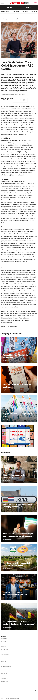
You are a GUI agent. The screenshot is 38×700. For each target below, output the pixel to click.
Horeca (3, 641)
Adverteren (4, 678)
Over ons (4, 673)
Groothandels (15, 11)
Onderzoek (4, 649)
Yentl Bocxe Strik (6, 94)
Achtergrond (5, 654)
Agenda (3, 661)
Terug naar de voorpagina (11, 19)
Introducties (5, 664)
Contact (3, 676)
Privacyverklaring (6, 684)
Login (35, 2)
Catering (3, 646)
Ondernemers (5, 11)
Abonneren (4, 681)
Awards (28, 7)
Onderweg (34, 11)
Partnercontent (6, 666)
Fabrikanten (25, 11)
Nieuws (9, 7)
